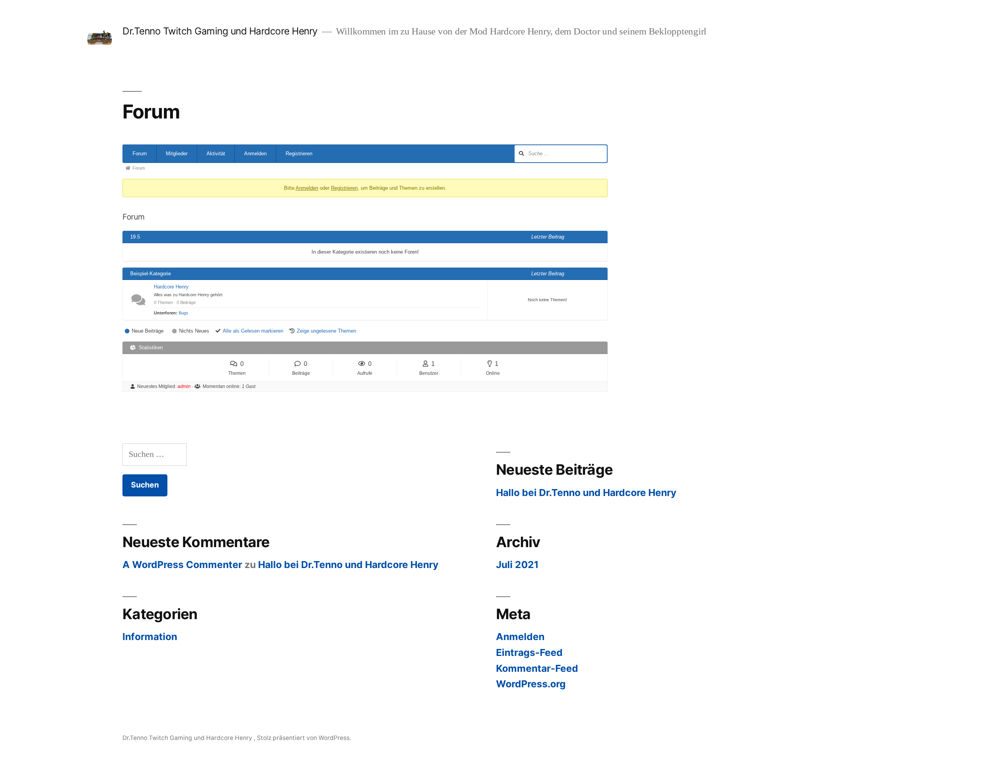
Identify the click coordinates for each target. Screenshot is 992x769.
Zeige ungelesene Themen (326, 331)
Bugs (183, 313)
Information (149, 636)
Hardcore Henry (171, 287)
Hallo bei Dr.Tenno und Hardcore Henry (586, 492)
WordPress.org (531, 684)
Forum (140, 153)
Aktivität (216, 153)
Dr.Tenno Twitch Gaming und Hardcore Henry (221, 31)
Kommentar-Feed (537, 668)
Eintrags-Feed (529, 652)
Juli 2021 (517, 564)
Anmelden (255, 153)
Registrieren (299, 153)
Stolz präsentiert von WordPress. (304, 738)
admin (184, 386)
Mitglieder (177, 153)
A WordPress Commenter (182, 564)
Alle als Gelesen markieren (253, 331)
